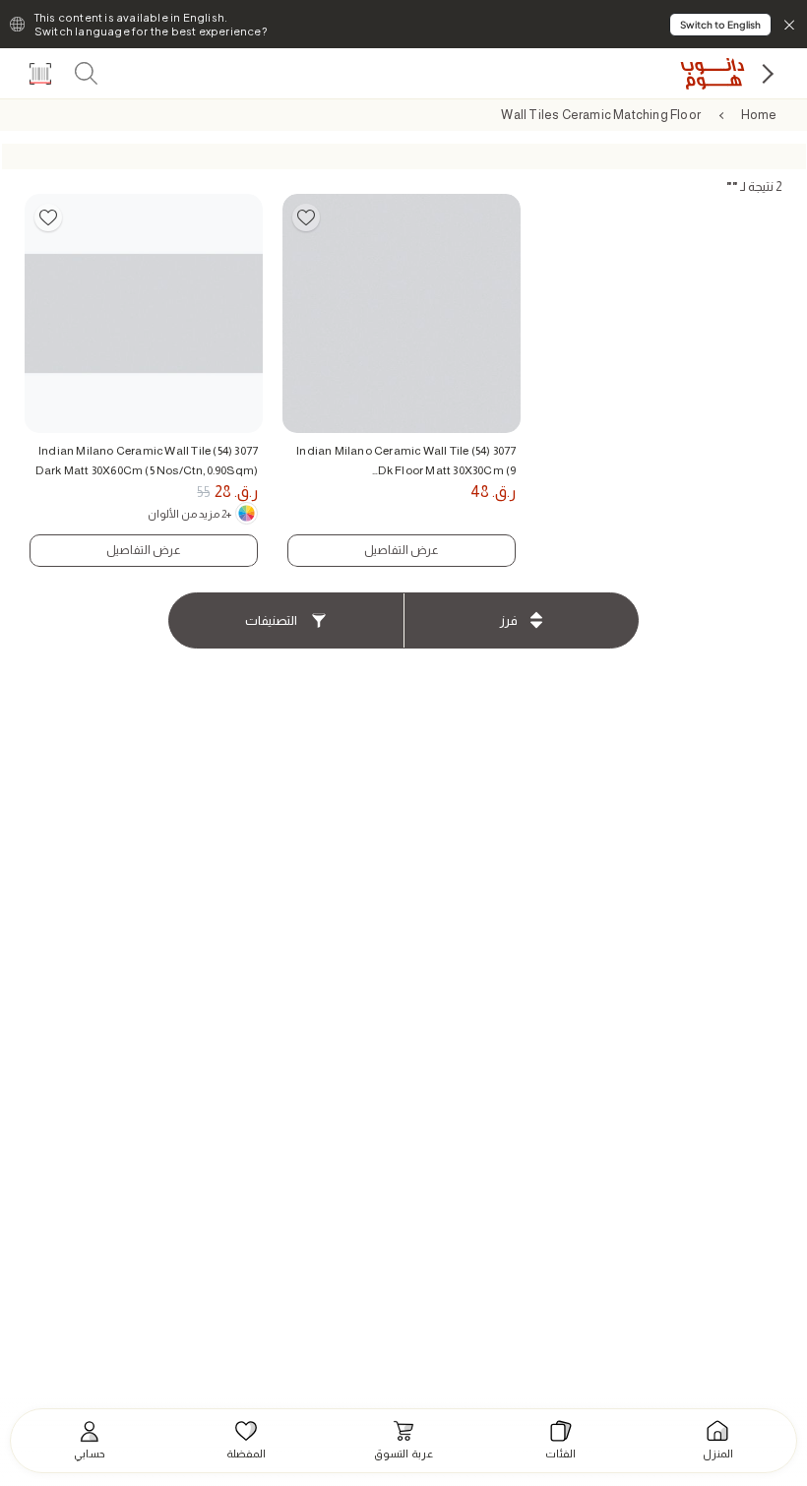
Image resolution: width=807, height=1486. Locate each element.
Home (759, 114)
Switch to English (720, 25)
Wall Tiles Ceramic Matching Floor (601, 114)
